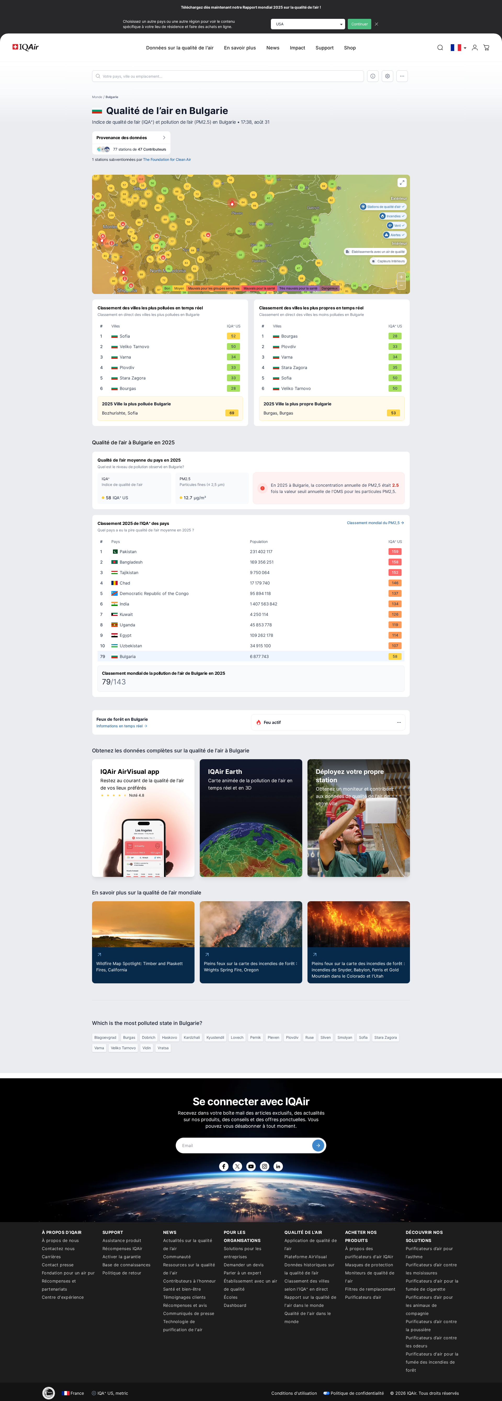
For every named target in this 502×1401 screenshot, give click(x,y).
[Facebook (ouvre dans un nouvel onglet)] (224, 1166)
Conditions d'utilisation (294, 1393)
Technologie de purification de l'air (182, 1325)
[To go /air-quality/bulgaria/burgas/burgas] (171, 388)
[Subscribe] (318, 1145)
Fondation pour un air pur (68, 1272)
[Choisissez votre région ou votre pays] (459, 47)
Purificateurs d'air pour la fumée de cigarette (432, 1285)
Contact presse (58, 1264)
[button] (123, 271)
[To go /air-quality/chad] (252, 583)
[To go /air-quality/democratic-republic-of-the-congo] (252, 593)
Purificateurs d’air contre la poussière (431, 1325)
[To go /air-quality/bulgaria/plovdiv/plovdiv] (171, 367)
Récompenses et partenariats (59, 1285)
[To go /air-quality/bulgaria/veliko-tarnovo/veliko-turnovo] (171, 346)
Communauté (177, 1256)
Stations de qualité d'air (384, 206)
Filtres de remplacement (370, 1289)
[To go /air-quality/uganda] (252, 625)
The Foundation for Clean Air (167, 159)
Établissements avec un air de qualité (378, 251)
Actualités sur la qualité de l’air (187, 1244)
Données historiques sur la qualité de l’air (309, 1268)
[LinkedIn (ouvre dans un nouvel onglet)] (278, 1166)
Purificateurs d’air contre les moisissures (431, 1268)
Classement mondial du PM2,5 (373, 522)
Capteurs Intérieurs (391, 261)
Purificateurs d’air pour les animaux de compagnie (429, 1305)
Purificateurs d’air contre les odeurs (431, 1341)
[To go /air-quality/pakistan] (252, 551)
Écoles (230, 1297)
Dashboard (235, 1305)
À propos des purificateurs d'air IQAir (369, 1252)
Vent (397, 225)
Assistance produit (121, 1240)
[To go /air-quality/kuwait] (252, 614)
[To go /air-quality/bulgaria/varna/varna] (171, 357)
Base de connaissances (126, 1264)
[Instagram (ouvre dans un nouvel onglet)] (264, 1166)
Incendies (394, 216)
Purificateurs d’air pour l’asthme (429, 1252)
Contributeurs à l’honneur (189, 1281)
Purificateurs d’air (363, 1297)
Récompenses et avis (185, 1305)
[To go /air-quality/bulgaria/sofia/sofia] (171, 336)
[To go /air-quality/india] (252, 604)
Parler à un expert (242, 1272)
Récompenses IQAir (122, 1248)
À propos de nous (60, 1240)
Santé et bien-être (182, 1289)
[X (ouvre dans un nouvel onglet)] (237, 1166)
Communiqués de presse (188, 1313)
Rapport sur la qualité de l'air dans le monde (310, 1301)
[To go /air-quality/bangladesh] (252, 562)
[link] (440, 47)
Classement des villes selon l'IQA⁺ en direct (306, 1285)
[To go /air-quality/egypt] (252, 635)
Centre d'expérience (63, 1297)
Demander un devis (244, 1264)
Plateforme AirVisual (305, 1256)
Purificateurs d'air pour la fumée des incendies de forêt (432, 1362)
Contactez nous (58, 1248)
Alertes (396, 234)
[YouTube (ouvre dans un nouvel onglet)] (251, 1166)
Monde (97, 97)
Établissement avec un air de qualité (250, 1285)
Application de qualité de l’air (310, 1244)
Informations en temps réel (119, 726)
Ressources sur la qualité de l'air (189, 1268)
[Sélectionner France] (459, 47)
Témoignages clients (184, 1297)
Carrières (51, 1256)
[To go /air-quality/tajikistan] (252, 572)
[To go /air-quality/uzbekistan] (252, 645)
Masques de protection (369, 1264)
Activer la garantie (121, 1256)
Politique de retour (121, 1272)
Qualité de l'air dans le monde (307, 1317)
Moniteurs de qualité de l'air (369, 1277)
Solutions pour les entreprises (242, 1252)
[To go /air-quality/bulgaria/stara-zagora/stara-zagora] (171, 378)
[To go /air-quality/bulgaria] (252, 656)
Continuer (359, 24)
